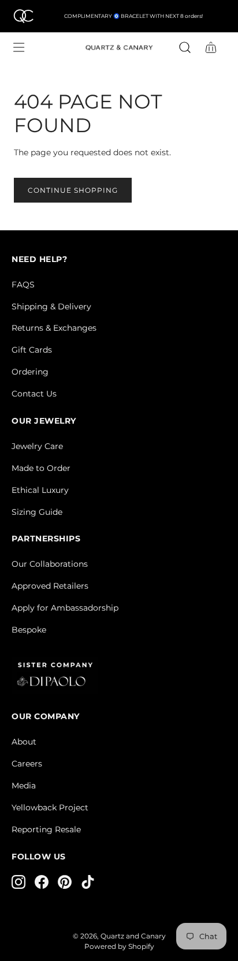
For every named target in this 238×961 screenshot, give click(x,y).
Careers (27, 763)
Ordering (30, 372)
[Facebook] (42, 882)
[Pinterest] (65, 882)
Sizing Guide (37, 512)
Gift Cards (32, 350)
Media (24, 785)
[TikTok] (88, 882)
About (24, 741)
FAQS (23, 284)
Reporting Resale (46, 829)
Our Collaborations (50, 564)
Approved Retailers (50, 586)
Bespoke (29, 630)
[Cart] (211, 47)
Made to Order (41, 468)
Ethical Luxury (40, 490)
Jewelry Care (37, 446)
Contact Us (34, 393)
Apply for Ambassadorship (65, 608)
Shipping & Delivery (51, 306)
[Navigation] (18, 47)
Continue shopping (73, 190)
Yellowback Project (50, 807)
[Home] (23, 16)
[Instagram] (18, 882)
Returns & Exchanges (54, 328)
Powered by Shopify (119, 946)
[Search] (185, 47)
